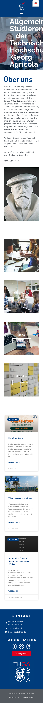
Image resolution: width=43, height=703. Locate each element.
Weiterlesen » (14, 462)
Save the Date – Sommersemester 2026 (19, 561)
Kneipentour (15, 438)
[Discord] (28, 646)
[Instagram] (21, 646)
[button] (22, 13)
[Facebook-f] (14, 646)
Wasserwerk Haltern (20, 498)
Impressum (14, 697)
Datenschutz (28, 697)
